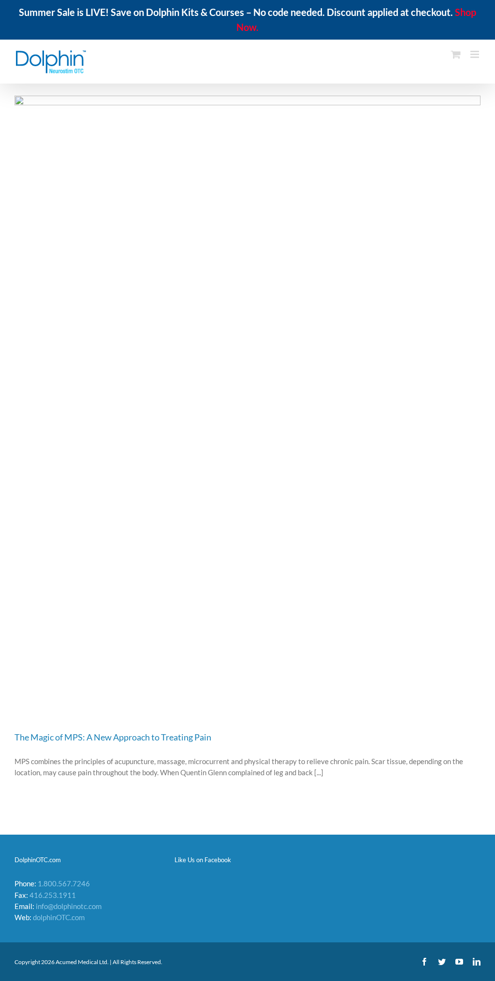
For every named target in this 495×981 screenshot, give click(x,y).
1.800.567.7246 (64, 883)
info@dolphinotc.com (69, 906)
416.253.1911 (52, 895)
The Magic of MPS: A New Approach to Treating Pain (113, 737)
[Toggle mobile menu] (475, 54)
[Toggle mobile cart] (456, 54)
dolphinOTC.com (59, 917)
